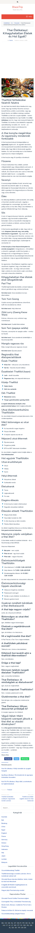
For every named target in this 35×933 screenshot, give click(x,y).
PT (18, 925)
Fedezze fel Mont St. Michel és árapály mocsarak (17, 910)
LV (9, 925)
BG (3, 923)
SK (31, 925)
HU (4, 925)
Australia (4, 817)
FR (23, 923)
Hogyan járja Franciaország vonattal (12, 890)
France (3, 836)
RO (24, 925)
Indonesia (4, 849)
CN (25, 927)
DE (27, 923)
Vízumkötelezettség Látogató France (13, 914)
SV (16, 927)
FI (20, 923)
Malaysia (4, 862)
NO (15, 925)
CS (6, 923)
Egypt (3, 830)
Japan (3, 856)
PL (21, 925)
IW (32, 923)
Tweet (16, 759)
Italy (2, 852)
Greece (3, 843)
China (3, 826)
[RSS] (17, 2)
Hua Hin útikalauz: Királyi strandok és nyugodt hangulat (16, 769)
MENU (30, 17)
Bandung (4, 823)
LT (12, 925)
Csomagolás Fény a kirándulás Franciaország (16, 901)
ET (15, 923)
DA (9, 923)
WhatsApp (25, 759)
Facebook (8, 759)
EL (30, 923)
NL (12, 923)
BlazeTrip (17, 7)
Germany (4, 839)
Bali (2, 820)
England (4, 833)
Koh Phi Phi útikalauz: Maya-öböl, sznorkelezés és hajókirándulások (16, 782)
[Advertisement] (17, 61)
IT (7, 925)
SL (10, 927)
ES (13, 927)
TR (19, 927)
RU (28, 925)
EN (18, 923)
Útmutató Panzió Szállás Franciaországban (15, 898)
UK (22, 927)
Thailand (9, 790)
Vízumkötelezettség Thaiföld (10, 870)
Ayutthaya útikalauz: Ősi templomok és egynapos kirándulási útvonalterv (17, 776)
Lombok (4, 859)
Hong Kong (5, 846)
